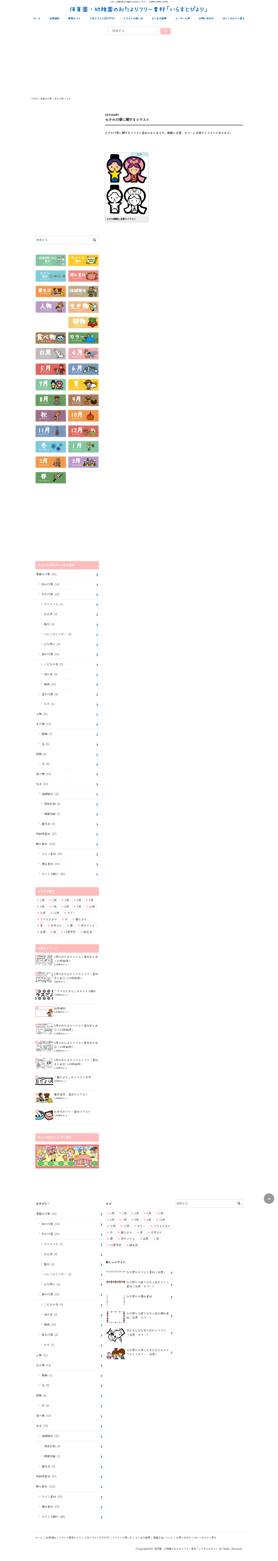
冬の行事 (50, 594)
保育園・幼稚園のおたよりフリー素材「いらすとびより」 (139, 9)
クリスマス (53, 604)
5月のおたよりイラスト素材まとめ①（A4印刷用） (76, 1027)
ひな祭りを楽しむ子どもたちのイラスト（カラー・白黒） (148, 1352)
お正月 (50, 614)
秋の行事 (50, 584)
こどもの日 (53, 664)
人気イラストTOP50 (101, 18)
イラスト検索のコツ (70, 1537)
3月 (66, 900)
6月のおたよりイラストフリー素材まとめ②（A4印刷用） (76, 1062)
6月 (42, 906)
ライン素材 (52, 853)
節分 (49, 624)
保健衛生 (50, 794)
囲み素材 (50, 863)
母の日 (50, 674)
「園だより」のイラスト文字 (72, 1077)
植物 (41, 754)
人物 (42, 714)
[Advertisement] (139, 65)
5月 (91, 900)
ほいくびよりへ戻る (234, 18)
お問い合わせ (206, 18)
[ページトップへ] (269, 1198)
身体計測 (52, 803)
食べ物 (43, 773)
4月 (79, 900)
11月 (43, 912)
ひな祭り (52, 644)
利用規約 (54, 18)
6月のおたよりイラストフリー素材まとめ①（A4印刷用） (76, 976)
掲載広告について (163, 1537)
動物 (47, 734)
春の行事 (50, 654)
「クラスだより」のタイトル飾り (75, 991)
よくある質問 (159, 18)
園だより (81, 919)
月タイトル (88, 925)
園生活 (48, 823)
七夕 (49, 703)
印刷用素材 (46, 833)
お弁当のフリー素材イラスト (72, 1111)
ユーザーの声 (182, 18)
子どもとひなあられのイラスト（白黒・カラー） (146, 1332)
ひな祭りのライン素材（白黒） (146, 1272)
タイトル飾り (53, 873)
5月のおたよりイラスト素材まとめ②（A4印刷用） (76, 1044)
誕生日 (88, 932)
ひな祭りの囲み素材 (139, 1296)
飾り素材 (45, 843)
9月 (79, 906)
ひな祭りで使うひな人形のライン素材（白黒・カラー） (148, 1284)
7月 (54, 906)
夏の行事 (50, 694)
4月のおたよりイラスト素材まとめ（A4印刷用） (76, 958)
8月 (66, 906)
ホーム (37, 18)
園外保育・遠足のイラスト (71, 1094)
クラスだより (48, 919)
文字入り (56, 925)
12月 (56, 912)
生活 (42, 783)
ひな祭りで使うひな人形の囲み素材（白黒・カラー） (148, 1315)
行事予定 (70, 932)
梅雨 (50, 684)
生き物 (43, 724)
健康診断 (52, 813)
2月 (54, 900)
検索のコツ (74, 18)
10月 (92, 906)
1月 (42, 900)
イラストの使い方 (133, 18)
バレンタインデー (57, 634)
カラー (71, 912)
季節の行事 (46, 574)
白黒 (43, 932)
